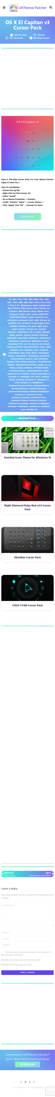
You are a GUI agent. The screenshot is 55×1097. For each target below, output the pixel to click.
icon (19, 323)
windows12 (34, 406)
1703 (19, 299)
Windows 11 (30, 379)
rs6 (41, 344)
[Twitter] (25, 1082)
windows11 (20, 394)
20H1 (31, 302)
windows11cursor (34, 394)
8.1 (18, 305)
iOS (29, 326)
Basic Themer (14, 308)
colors (35, 314)
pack (39, 332)
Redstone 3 (14, 341)
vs (18, 376)
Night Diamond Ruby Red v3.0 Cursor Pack (27, 507)
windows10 (37, 382)
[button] (4, 7)
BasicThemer (24, 311)
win (32, 376)
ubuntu (29, 359)
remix (45, 341)
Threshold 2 (33, 356)
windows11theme (19, 400)
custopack (23, 320)
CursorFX (39, 317)
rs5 (37, 344)
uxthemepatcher (34, 370)
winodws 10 (31, 409)
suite (28, 353)
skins (36, 350)
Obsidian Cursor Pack (27, 557)
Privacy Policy (38, 1087)
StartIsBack (14, 353)
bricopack (13, 314)
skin (21, 350)
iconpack (26, 323)
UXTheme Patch (41, 367)
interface (22, 326)
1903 (41, 299)
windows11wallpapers (18, 406)
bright (22, 314)
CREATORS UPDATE (18, 317)
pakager (46, 332)
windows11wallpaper (39, 403)
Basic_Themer (40, 308)
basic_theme (27, 308)
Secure (46, 344)
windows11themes (37, 400)
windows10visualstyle (18, 391)
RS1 (21, 344)
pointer (35, 335)
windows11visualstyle (18, 403)
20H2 (37, 302)
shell (48, 347)
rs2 (25, 344)
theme (34, 353)
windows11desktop (21, 397)
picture (27, 335)
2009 (26, 302)
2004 (20, 302)
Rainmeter (23, 338)
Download (27, 216)
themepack (43, 353)
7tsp (12, 305)
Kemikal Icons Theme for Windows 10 (27, 458)
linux (45, 326)
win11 (38, 376)
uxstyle (19, 367)
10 (10, 299)
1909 (46, 299)
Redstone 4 (25, 341)
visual (33, 373)
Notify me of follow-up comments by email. (22, 960)
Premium (43, 335)
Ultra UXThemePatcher (25, 361)
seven (42, 347)
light (40, 326)
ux (46, 364)
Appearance (26, 305)
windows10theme (19, 388)
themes (11, 356)
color (28, 314)
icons (46, 323)
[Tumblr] (30, 1082)
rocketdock (13, 344)
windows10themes (37, 388)
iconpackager (37, 323)
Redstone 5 (37, 341)
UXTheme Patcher (17, 370)
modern (22, 329)
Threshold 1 (21, 356)
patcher (19, 335)
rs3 (29, 344)
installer (13, 326)
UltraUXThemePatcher (26, 364)
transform (44, 356)
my (35, 329)
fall (41, 320)
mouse (30, 329)
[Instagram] (34, 1082)
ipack (34, 326)
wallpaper (25, 376)
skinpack (28, 350)
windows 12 (25, 382)
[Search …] (51, 8)
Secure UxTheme (15, 347)
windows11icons (38, 397)
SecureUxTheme (31, 347)
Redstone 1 (34, 338)
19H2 (15, 302)
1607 (14, 299)
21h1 (43, 302)
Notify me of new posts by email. (18, 964)
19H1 (9, 302)
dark (31, 320)
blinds (40, 311)
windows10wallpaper (39, 391)
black (33, 311)
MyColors (12, 332)
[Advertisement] (27, 78)
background (44, 305)
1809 (36, 299)
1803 (30, 299)
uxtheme (28, 367)
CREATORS (43, 314)
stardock (44, 350)
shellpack (14, 350)
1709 (25, 299)
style (22, 353)
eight (36, 320)
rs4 (33, 344)
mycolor (42, 329)
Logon (14, 329)
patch (12, 335)
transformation (17, 359)
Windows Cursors (42, 38)
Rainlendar (12, 338)
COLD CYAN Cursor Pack (27, 605)
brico (46, 311)
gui (45, 320)
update (40, 364)
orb (30, 332)
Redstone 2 (45, 338)
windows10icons (41, 385)
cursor (31, 317)
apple (35, 305)
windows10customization (20, 385)
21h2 (48, 302)
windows (20, 379)
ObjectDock (22, 332)
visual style (42, 373)
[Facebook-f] (21, 1082)
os (35, 332)
